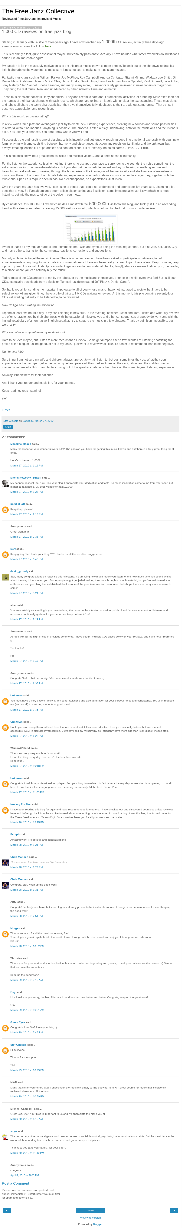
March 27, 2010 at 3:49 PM (26, 559)
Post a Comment (15, 1183)
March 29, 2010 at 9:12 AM (26, 979)
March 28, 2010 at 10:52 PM (27, 946)
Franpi (14, 834)
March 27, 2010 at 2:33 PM (26, 536)
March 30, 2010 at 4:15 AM (26, 1118)
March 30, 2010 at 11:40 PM (27, 1152)
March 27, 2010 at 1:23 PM (26, 491)
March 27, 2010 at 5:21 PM (26, 593)
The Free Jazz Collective (38, 11)
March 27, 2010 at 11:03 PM (27, 792)
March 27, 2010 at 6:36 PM (26, 683)
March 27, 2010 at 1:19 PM (26, 465)
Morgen (15, 928)
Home (90, 1210)
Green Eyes (17, 1022)
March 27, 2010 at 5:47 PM (26, 660)
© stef (6, 410)
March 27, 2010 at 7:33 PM (26, 709)
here (48, 46)
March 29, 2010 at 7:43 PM (26, 1032)
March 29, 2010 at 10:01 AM (27, 1009)
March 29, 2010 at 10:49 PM (27, 1070)
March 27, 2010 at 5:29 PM (26, 619)
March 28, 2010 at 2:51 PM (26, 915)
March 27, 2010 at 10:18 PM (27, 765)
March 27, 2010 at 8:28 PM (26, 735)
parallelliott (17, 503)
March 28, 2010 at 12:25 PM (27, 822)
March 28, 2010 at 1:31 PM (26, 889)
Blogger (97, 1224)
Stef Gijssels (18, 1044)
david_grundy (19, 571)
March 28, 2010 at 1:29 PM (26, 867)
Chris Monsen (19, 856)
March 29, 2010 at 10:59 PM (27, 1096)
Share (8, 427)
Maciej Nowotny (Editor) (25, 477)
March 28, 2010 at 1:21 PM (26, 844)
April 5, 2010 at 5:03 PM (24, 1175)
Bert (13, 548)
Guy (13, 992)
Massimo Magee (20, 443)
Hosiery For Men (20, 804)
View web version (90, 1217)
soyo (13, 1131)
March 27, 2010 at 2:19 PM (26, 514)
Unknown (16, 695)
